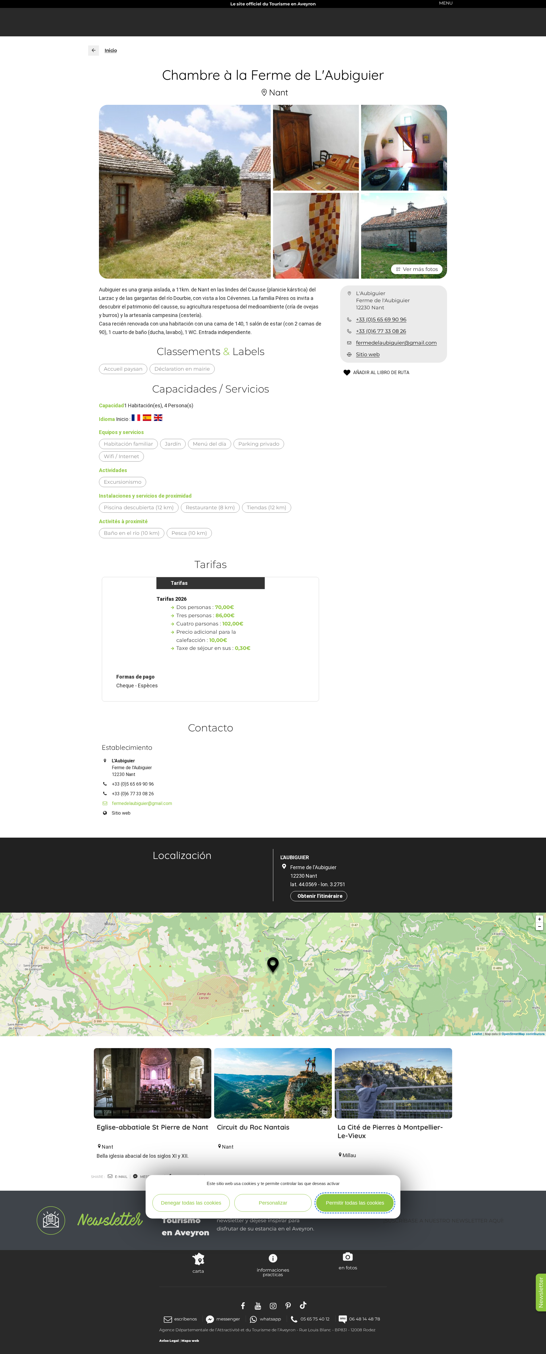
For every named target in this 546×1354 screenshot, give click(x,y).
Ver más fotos (420, 269)
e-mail (120, 1176)
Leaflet (477, 1034)
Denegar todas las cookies (191, 1203)
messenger (228, 1319)
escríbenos (185, 1319)
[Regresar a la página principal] (93, 50)
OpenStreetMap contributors (523, 1034)
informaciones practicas (273, 1272)
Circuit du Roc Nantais (253, 1127)
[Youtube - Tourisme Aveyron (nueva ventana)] (258, 1305)
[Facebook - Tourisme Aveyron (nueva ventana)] (243, 1305)
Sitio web (368, 355)
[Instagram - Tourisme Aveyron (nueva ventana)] (273, 1305)
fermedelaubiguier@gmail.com (396, 343)
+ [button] (539, 919)
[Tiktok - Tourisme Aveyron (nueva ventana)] (303, 1305)
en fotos (348, 1267)
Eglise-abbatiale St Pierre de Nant (152, 1127)
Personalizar (273, 1203)
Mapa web (190, 1341)
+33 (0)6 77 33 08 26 (381, 331)
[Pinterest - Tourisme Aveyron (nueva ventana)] (288, 1305)
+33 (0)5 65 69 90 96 (381, 319)
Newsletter (540, 1292)
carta (198, 1271)
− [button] (539, 926)
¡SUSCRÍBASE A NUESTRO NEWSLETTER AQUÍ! (443, 1221)
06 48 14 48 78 (364, 1319)
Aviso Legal (169, 1341)
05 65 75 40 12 (315, 1319)
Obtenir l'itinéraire (319, 896)
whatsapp (270, 1319)
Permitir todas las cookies (355, 1203)
